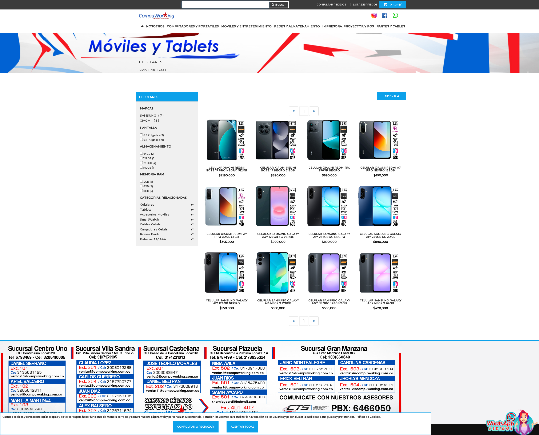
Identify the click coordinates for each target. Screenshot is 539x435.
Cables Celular (151, 224)
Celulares (147, 204)
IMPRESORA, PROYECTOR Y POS (348, 26)
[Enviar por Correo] (209, 139)
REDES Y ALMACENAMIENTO (297, 26)
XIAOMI (149, 120)
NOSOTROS (155, 26)
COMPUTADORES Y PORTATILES (193, 26)
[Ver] (231, 139)
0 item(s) (395, 4)
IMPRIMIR (390, 96)
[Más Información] (243, 139)
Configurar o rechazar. (195, 426)
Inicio (143, 70)
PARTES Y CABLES (390, 26)
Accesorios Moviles (154, 214)
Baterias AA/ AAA (153, 239)
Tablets (146, 210)
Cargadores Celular (154, 229)
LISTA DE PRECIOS (365, 4)
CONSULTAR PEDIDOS (331, 4)
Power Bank (149, 234)
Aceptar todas (242, 426)
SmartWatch (149, 219)
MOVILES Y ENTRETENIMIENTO (246, 26)
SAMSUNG (152, 115)
